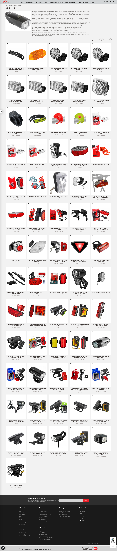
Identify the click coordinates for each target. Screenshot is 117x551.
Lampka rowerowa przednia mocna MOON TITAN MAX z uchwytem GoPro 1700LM (101, 453)
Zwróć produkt (22, 524)
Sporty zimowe (39, 2)
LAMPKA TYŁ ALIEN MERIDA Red (58, 132)
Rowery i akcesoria (29, 2)
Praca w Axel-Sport (23, 521)
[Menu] (115, 538)
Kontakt (92, 2)
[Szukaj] (104, 2)
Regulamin (41, 517)
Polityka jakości (22, 512)
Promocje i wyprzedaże (83, 2)
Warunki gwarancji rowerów (45, 521)
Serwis (46, 2)
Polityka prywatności (43, 516)
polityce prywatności (47, 549)
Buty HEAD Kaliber (43, 534)
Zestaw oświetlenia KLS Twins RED (101, 164)
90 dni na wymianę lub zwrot (45, 514)
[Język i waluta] (113, 2)
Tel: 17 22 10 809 (22, 532)
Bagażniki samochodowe (70, 2)
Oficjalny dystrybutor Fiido (44, 539)
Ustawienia (85, 548)
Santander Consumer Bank (64, 512)
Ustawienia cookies (23, 522)
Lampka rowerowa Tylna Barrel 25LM (58, 292)
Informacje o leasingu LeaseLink (65, 516)
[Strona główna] (6, 2)
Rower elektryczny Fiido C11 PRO (46, 537)
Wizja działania (22, 514)
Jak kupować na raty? (63, 514)
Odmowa (90, 548)
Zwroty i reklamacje (43, 512)
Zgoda (95, 548)
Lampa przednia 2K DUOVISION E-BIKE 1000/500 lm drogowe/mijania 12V (79, 390)
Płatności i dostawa (43, 511)
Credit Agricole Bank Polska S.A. (65, 511)
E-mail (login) (61, 498)
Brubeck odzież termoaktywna (56, 2)
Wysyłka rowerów (42, 519)
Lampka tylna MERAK (16, 260)
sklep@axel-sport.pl (23, 534)
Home (21, 2)
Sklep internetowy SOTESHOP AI (93, 543)
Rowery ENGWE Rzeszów (44, 536)
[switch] (113, 546)
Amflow (40, 531)
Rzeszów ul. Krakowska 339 (24, 535)
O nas (20, 511)
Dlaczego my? (22, 516)
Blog (20, 517)
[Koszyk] (107, 2)
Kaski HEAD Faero (42, 532)
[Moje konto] (110, 2)
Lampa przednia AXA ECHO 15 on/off (101, 292)
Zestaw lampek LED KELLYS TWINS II (37, 196)
